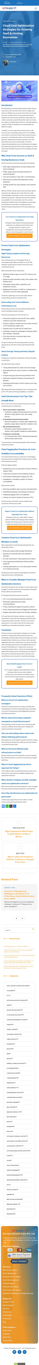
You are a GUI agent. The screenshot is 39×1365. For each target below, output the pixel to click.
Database (10, 1044)
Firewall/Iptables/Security (15, 1063)
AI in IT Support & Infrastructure (17, 986)
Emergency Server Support (12, 1277)
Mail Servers (11, 1107)
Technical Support (9, 1283)
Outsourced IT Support (14, 1146)
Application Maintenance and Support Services (18, 1293)
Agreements (7, 1337)
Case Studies (7, 1315)
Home (5, 42)
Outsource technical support (16, 1136)
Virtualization (11, 1189)
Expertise (6, 1309)
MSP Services (11, 1117)
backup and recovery (13, 1010)
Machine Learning (12, 1102)
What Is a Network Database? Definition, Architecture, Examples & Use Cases (20, 859)
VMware (9, 1194)
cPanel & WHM (11, 1029)
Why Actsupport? (8, 1305)
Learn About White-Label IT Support (19, 528)
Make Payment (19, 1261)
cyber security (11, 1039)
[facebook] (14, 1352)
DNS (8, 1053)
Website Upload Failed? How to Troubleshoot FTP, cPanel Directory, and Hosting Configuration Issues (18, 967)
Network (9, 1126)
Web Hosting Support (10, 1270)
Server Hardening (12, 1170)
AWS (8, 1005)
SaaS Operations (12, 1165)
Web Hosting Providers (14, 1199)
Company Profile (8, 1302)
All (8, 995)
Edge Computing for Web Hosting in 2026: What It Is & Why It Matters (19, 834)
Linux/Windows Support (14, 1092)
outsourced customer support (16, 1141)
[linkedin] (25, 1352)
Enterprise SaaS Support (11, 1287)
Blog (4, 1322)
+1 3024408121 (19, 3)
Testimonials (7, 1319)
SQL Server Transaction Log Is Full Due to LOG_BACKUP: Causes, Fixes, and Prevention (18, 951)
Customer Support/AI (13, 1034)
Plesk (8, 1155)
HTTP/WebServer (12, 1068)
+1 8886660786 (7, 3)
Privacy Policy (7, 1340)
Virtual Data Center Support (12, 1290)
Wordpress (10, 1209)
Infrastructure (7, 1312)
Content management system (16, 1019)
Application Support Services (16, 1000)
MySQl (9, 1121)
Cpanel (9, 1024)
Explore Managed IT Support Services (19, 235)
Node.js (9, 1131)
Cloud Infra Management (11, 1280)
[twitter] (19, 1352)
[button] (16, 918)
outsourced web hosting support (17, 1151)
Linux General (11, 1087)
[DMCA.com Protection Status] (19, 1364)
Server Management (13, 1175)
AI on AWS (10, 990)
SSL (8, 1185)
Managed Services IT (13, 1112)
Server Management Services (16, 1180)
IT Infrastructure (12, 1073)
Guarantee (6, 1334)
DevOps (9, 1049)
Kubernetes (10, 1083)
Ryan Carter (14, 64)
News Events (7, 1330)
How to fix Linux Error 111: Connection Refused (16, 946)
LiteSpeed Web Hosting (14, 1097)
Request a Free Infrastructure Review (19, 682)
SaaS (8, 1160)
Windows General (12, 1204)
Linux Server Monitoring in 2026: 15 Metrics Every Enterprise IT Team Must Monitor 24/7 (19, 956)
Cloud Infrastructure (18, 42)
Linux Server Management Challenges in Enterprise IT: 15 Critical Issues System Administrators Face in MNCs (19, 895)
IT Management (11, 1078)
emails (9, 1058)
